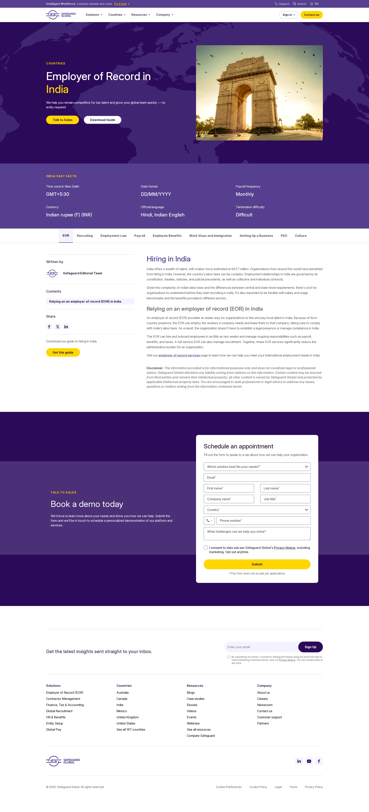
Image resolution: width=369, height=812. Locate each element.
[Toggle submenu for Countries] (124, 14)
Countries (115, 15)
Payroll (139, 236)
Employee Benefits (167, 236)
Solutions (92, 15)
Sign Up (310, 647)
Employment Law (114, 236)
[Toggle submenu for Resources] (149, 14)
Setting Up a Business (256, 236)
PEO (284, 236)
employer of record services (179, 355)
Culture (301, 236)
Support (284, 3)
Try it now (120, 3)
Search (301, 3)
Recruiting (85, 236)
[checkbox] (206, 547)
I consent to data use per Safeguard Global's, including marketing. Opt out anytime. (259, 550)
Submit (257, 564)
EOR (66, 235)
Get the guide (63, 353)
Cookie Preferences (229, 787)
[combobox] (257, 510)
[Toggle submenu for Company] (172, 14)
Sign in (287, 14)
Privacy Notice (284, 548)
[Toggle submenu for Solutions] (101, 14)
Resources (139, 15)
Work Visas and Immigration (210, 236)
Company (163, 15)
